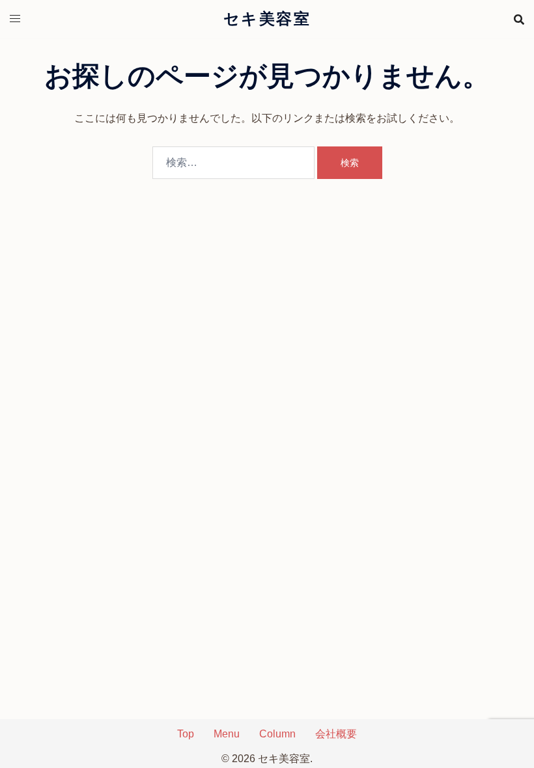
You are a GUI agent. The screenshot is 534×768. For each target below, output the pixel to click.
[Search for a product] (519, 19)
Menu (227, 733)
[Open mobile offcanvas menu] (15, 19)
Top (185, 733)
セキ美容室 (267, 18)
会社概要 (336, 733)
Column (277, 733)
